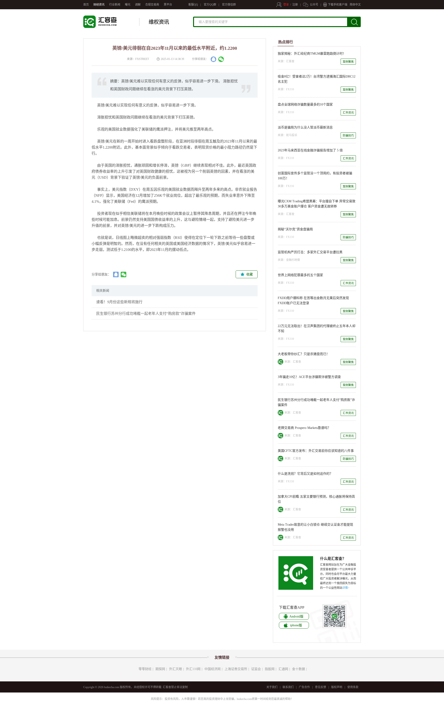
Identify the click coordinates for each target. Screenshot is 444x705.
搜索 (357, 23)
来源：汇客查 (286, 61)
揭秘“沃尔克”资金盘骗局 (295, 229)
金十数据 (298, 669)
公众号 (314, 4)
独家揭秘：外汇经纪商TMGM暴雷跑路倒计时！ (312, 53)
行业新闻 (114, 4)
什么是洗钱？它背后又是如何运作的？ (305, 473)
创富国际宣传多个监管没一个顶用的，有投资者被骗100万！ (315, 176)
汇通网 (283, 669)
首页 (86, 4)
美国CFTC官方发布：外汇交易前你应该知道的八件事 (316, 450)
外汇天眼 (175, 669)
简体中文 (355, 4)
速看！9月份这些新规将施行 (119, 302)
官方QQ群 (210, 4)
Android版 (296, 616)
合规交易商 (152, 4)
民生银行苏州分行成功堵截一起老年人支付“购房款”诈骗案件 (146, 313)
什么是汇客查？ (333, 559)
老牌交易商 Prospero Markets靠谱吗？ (304, 428)
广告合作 (304, 687)
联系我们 (288, 687)
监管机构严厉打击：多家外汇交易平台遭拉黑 (310, 252)
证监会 (256, 669)
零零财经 (145, 669)
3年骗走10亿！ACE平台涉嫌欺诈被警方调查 (309, 377)
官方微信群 (229, 4)
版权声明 (336, 687)
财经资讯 (99, 4)
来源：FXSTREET (137, 59)
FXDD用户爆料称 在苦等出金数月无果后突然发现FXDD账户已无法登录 (313, 300)
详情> (345, 588)
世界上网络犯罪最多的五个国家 (300, 275)
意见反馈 (320, 687)
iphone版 (296, 625)
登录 (286, 4)
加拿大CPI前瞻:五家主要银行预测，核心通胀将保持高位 (316, 499)
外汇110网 (193, 669)
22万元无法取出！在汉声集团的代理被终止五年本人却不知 (316, 328)
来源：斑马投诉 (287, 135)
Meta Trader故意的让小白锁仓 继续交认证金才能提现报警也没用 (315, 527)
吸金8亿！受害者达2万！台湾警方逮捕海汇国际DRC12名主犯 (316, 79)
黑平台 (168, 4)
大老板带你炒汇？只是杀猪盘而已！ (304, 354)
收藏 (249, 274)
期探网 (160, 669)
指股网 (269, 669)
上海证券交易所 (236, 669)
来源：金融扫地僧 (289, 260)
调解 (138, 4)
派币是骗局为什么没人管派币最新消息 (305, 127)
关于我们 (272, 687)
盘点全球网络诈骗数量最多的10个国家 (305, 104)
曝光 (127, 4)
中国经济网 (212, 669)
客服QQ (193, 4)
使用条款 (352, 687)
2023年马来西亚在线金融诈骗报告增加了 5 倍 (310, 150)
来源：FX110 (286, 89)
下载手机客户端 (337, 4)
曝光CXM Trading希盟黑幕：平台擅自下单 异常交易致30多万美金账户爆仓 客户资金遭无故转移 (316, 204)
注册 (295, 4)
